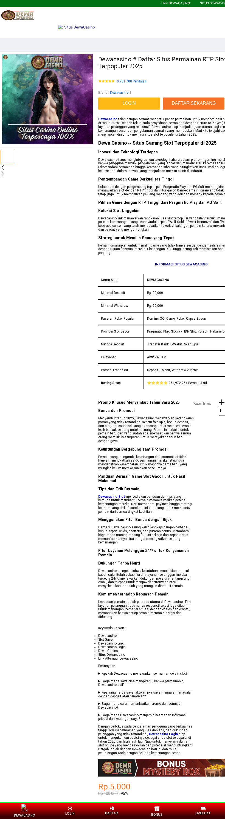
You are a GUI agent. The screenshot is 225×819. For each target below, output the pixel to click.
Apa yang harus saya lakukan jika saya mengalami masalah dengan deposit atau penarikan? (145, 694)
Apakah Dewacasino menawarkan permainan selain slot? (144, 673)
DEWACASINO (24, 815)
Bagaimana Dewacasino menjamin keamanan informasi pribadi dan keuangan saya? (142, 717)
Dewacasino (119, 92)
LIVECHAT (203, 813)
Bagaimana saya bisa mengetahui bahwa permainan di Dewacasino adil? (141, 683)
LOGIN (70, 813)
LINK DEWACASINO (175, 3)
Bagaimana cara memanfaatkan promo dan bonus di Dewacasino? (139, 705)
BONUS (156, 815)
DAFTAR (111, 813)
